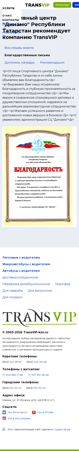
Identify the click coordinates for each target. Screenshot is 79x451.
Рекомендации (52, 62)
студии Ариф (61, 429)
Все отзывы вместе (19, 48)
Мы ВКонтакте (17, 412)
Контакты (10, 20)
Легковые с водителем (21, 257)
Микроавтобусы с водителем (26, 264)
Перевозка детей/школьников (26, 284)
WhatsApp (62, 4)
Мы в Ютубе (45, 412)
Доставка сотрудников (20, 277)
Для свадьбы (12, 290)
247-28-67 (15, 361)
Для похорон (12, 297)
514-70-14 (15, 387)
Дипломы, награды (20, 62)
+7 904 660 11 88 (12, 374)
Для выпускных (40, 290)
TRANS (37, 5)
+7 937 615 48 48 (38, 374)
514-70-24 (39, 387)
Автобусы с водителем (21, 271)
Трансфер (62, 284)
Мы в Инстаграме (19, 418)
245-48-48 (40, 361)
